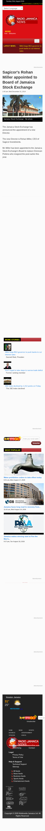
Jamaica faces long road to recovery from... (22, 507)
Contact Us (37, 4)
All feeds (16, 771)
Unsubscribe (31, 721)
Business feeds (19, 776)
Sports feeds (18, 779)
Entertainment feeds (21, 781)
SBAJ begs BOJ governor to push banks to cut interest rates (30, 48)
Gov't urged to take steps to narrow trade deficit (24, 370)
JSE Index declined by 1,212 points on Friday (23, 386)
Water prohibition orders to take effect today (23, 477)
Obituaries (12, 33)
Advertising (27, 4)
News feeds (18, 774)
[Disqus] (22, 233)
